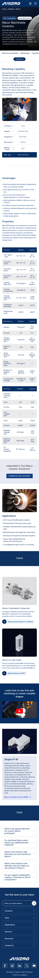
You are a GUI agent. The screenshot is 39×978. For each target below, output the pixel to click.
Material (11, 9)
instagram (12, 966)
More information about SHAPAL (16, 797)
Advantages (25, 53)
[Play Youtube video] (19, 711)
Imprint (17, 972)
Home (4, 9)
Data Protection (27, 972)
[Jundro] (11, 3)
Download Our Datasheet (19, 476)
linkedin (19, 966)
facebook (5, 966)
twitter (27, 966)
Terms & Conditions (20, 975)
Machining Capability (10, 53)
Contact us (19, 59)
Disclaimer (10, 972)
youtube (34, 966)
